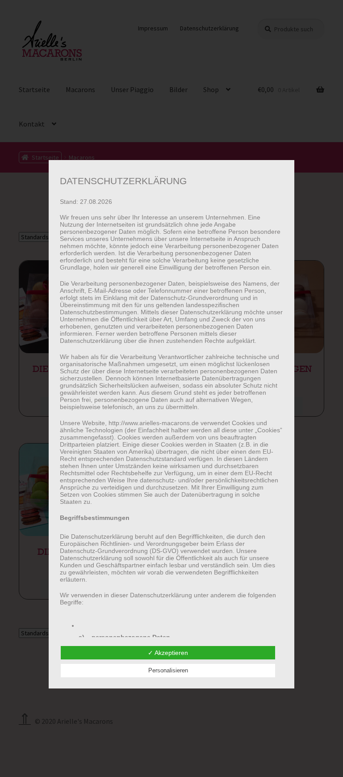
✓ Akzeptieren (168, 652)
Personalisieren (168, 670)
